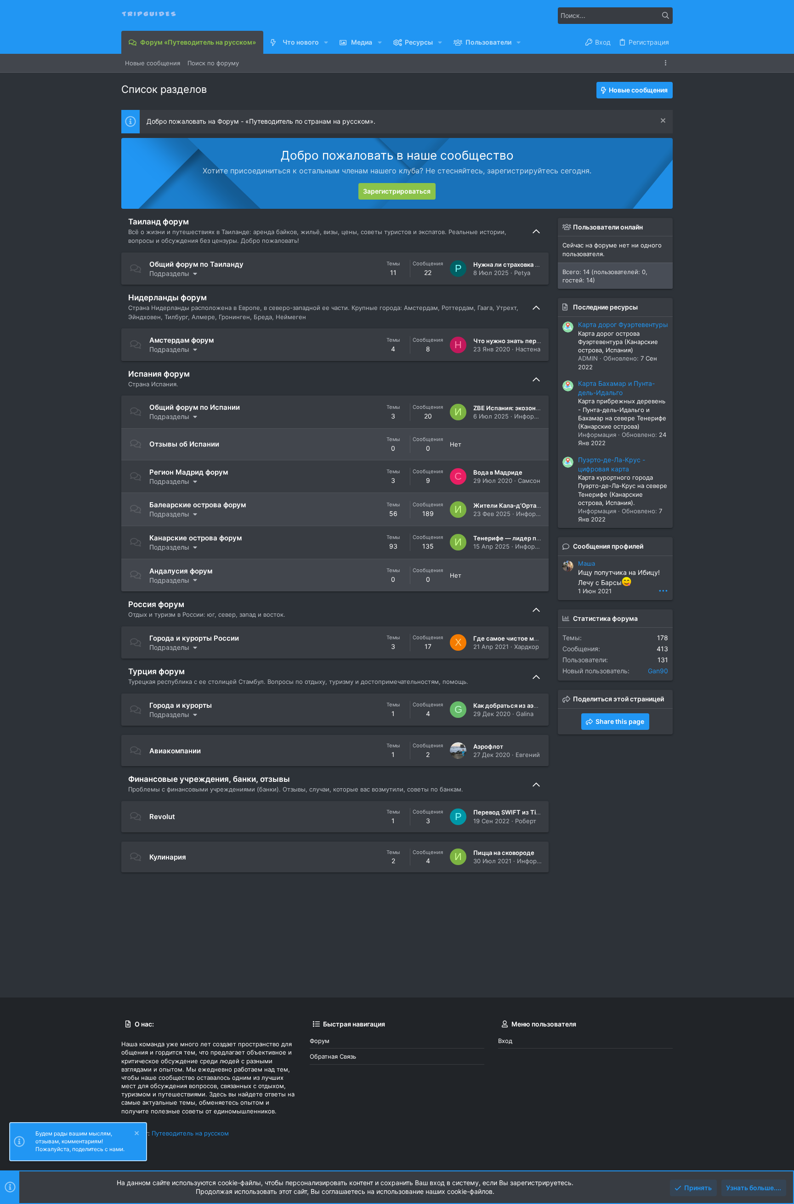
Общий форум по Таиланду (196, 264)
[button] (326, 42)
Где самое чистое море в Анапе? (523, 638)
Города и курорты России (194, 638)
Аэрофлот (488, 746)
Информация (533, 416)
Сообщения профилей (608, 546)
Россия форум (156, 604)
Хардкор (526, 646)
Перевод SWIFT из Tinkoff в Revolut (525, 812)
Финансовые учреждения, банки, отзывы (209, 779)
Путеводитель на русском (190, 1133)
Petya (522, 272)
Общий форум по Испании (194, 407)
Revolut (162, 816)
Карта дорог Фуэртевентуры (623, 324)
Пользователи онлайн (608, 227)
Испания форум (159, 373)
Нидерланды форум (167, 297)
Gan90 (658, 671)
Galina (524, 713)
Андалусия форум (180, 571)
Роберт (525, 821)
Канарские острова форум (195, 537)
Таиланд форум (158, 221)
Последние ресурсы (605, 307)
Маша (586, 563)
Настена (528, 349)
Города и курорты (180, 705)
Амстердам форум (181, 340)
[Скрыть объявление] (662, 121)
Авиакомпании (175, 750)
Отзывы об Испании (184, 444)
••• (663, 590)
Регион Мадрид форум (188, 472)
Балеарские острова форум (197, 504)
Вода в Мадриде (497, 472)
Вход (505, 1040)
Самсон (529, 480)
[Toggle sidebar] (667, 63)
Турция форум (156, 671)
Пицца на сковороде (503, 852)
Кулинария (167, 857)
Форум (319, 1040)
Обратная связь (333, 1056)
